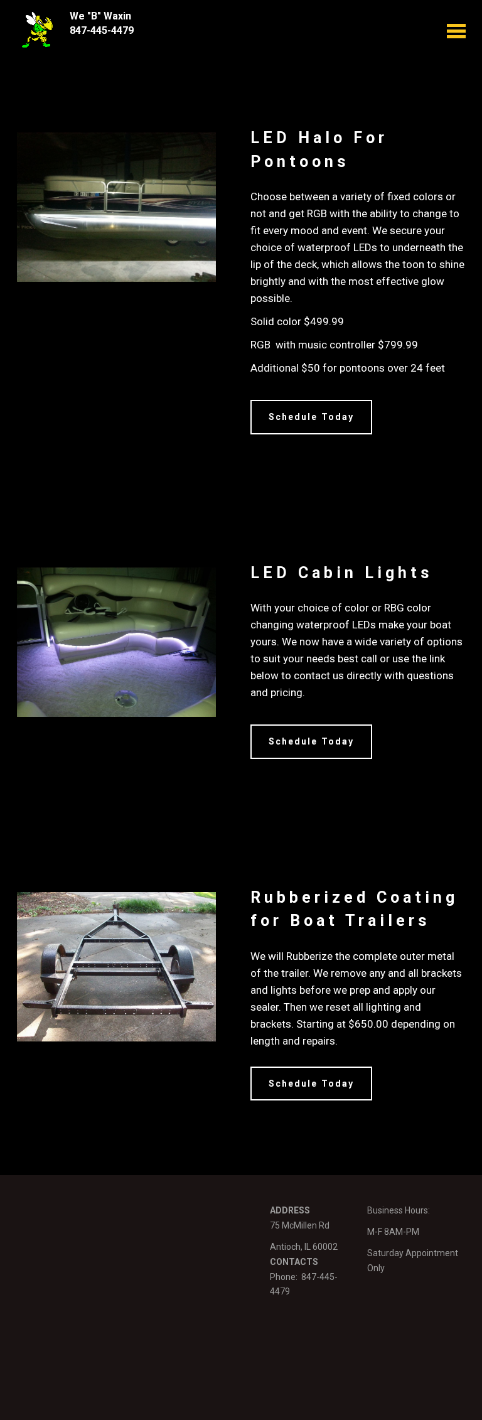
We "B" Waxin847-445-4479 (102, 23)
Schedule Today (311, 417)
